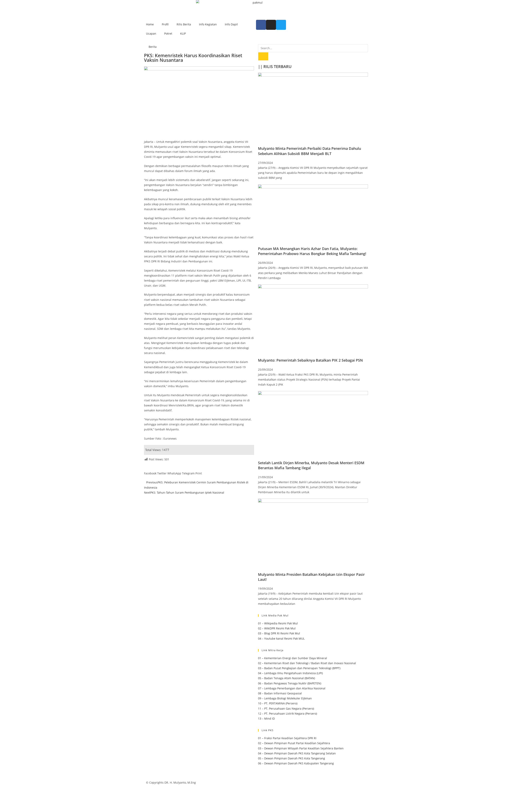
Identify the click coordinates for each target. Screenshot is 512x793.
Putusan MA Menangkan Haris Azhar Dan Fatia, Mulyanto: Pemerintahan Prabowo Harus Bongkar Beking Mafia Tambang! (312, 251)
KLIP (183, 33)
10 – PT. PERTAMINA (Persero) (277, 703)
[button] (150, 471)
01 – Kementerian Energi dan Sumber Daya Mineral (292, 658)
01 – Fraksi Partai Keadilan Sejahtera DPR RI (287, 738)
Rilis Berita (184, 24)
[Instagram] (271, 25)
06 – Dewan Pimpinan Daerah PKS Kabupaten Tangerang (296, 763)
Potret (168, 33)
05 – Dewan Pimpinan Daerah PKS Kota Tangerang (291, 758)
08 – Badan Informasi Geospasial (280, 693)
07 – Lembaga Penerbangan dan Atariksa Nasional (291, 688)
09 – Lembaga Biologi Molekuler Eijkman (285, 698)
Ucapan (151, 33)
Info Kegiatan (208, 24)
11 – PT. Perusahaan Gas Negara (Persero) (286, 708)
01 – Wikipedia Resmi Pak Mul (278, 623)
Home (150, 24)
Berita (153, 47)
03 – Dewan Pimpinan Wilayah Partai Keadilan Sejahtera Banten (301, 748)
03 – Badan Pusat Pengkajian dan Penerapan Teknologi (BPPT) (299, 668)
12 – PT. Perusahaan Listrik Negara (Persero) (287, 713)
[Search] (263, 56)
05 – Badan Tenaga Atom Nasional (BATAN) (286, 678)
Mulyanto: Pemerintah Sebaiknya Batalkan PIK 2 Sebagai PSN (310, 360)
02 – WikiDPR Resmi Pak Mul (277, 628)
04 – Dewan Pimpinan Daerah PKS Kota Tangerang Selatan (297, 753)
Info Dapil (231, 24)
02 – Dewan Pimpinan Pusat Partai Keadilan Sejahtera (294, 743)
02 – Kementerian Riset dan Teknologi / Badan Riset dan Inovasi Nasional (307, 663)
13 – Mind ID (266, 718)
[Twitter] (281, 25)
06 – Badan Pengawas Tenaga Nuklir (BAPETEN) (289, 683)
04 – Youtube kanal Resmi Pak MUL (281, 638)
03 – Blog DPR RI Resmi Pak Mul (279, 633)
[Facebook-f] (261, 25)
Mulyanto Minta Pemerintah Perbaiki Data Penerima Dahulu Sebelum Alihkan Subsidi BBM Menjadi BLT (309, 151)
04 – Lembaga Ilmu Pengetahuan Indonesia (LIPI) (290, 673)
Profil (165, 24)
